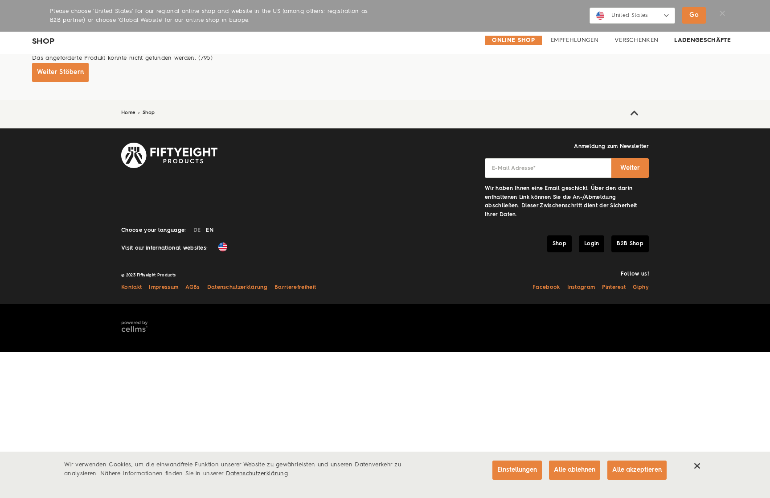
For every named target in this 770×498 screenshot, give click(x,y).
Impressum (163, 287)
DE (197, 230)
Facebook (546, 287)
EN (209, 230)
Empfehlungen (574, 40)
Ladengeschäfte (702, 40)
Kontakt (131, 287)
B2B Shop (630, 244)
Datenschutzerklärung (237, 287)
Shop (149, 113)
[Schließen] (697, 466)
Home (129, 113)
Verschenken (636, 40)
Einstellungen (517, 470)
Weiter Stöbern (60, 72)
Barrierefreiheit (295, 287)
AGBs (192, 287)
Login (591, 244)
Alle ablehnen (574, 470)
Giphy (641, 287)
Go (694, 15)
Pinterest (614, 287)
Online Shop (513, 40)
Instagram (581, 287)
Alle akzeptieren (637, 470)
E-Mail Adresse (514, 168)
